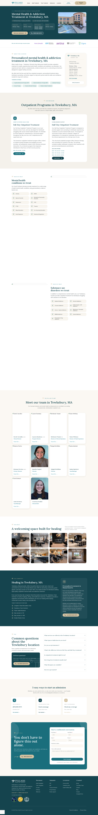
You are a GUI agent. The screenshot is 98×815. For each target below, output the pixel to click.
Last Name (70, 732)
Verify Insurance (76, 82)
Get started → (16, 712)
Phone (69, 737)
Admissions (52, 3)
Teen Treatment (44, 3)
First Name (53, 732)
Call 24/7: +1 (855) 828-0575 (20, 792)
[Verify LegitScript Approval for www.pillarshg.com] (14, 801)
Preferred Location (55, 743)
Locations (59, 3)
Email (52, 737)
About (28, 3)
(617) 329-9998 (73, 78)
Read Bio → (17, 441)
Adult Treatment (35, 3)
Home (13, 10)
